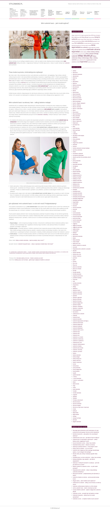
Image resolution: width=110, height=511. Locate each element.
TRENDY (24, 252)
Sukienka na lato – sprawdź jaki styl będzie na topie (86, 493)
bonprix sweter (81, 39)
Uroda (74, 409)
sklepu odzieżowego (83, 58)
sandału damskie (77, 283)
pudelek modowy (77, 277)
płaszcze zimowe (77, 268)
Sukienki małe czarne (78, 330)
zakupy (74, 416)
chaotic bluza (89, 39)
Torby (74, 387)
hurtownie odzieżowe (78, 155)
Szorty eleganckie (77, 369)
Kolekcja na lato (77, 178)
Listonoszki (75, 231)
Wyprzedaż (75, 412)
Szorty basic (76, 366)
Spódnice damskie (77, 292)
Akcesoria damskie (77, 74)
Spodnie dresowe (77, 301)
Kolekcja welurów (77, 180)
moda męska (76, 241)
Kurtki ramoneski (77, 220)
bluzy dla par (85, 37)
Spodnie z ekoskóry (77, 306)
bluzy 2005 (79, 37)
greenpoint (95, 41)
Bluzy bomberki (77, 114)
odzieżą (97, 52)
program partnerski (78, 276)
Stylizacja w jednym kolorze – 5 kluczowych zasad (85, 446)
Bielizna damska (77, 85)
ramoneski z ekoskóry (42, 114)
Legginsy (75, 223)
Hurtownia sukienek (78, 153)
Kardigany (75, 166)
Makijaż (75, 232)
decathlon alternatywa (78, 135)
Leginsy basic (76, 229)
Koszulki (75, 209)
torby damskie (76, 389)
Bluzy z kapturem (77, 121)
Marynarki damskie (77, 236)
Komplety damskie (77, 193)
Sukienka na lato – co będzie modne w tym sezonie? (86, 498)
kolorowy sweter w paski (86, 45)
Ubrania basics (76, 402)
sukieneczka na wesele (78, 313)
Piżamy (74, 261)
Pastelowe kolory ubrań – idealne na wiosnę (84, 444)
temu (10, 80)
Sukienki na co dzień (78, 337)
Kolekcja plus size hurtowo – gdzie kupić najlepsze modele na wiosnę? (32, 260)
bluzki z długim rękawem (79, 103)
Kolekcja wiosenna (77, 182)
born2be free (76, 124)
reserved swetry (81, 53)
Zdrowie (75, 420)
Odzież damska (76, 252)
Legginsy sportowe (77, 227)
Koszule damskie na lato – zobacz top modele (84, 443)
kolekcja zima (76, 184)
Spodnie (75, 295)
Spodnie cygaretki (77, 297)
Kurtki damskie (76, 213)
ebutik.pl (89, 41)
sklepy (74, 286)
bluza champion (96, 35)
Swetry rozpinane (77, 362)
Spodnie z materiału (78, 308)
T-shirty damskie (77, 378)
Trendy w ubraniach (78, 400)
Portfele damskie (77, 274)
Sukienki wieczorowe (78, 348)
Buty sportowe (76, 130)
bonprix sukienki (35, 252)
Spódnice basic (76, 290)
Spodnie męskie (77, 304)
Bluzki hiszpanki (77, 96)
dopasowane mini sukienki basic (47, 252)
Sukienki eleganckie (78, 324)
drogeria (75, 141)
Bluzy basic (75, 112)
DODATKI (75, 137)
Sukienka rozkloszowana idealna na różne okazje (85, 486)
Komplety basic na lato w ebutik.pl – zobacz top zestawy (87, 457)
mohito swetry (83, 51)
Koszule (75, 205)
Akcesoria (75, 72)
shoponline (75, 285)
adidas (74, 70)
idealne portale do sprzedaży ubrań (82, 157)
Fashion (75, 146)
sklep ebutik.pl (52, 253)
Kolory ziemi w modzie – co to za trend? (82, 448)
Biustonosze (76, 87)
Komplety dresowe (77, 195)
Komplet (75, 189)
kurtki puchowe (77, 218)
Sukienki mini (20, 252)
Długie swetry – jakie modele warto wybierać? (84, 480)
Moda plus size (76, 243)
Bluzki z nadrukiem (77, 108)
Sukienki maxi (76, 331)
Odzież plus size (77, 254)
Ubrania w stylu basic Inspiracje (81, 407)
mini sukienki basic (43, 86)
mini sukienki (47, 109)
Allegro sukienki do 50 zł (76, 35)
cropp (74, 132)
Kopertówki (75, 202)
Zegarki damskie (77, 421)
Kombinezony (76, 186)
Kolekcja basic (76, 173)
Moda (74, 238)
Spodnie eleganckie (78, 303)
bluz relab (74, 37)
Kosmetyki (75, 204)
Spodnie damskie (77, 299)
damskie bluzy (78, 41)
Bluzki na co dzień (77, 99)
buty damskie (76, 128)
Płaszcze (75, 265)
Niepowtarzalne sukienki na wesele (81, 249)
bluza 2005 (91, 35)
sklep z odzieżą (93, 58)
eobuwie (75, 144)
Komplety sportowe (77, 200)
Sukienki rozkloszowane (79, 344)
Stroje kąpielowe (77, 310)
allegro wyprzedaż (84, 35)
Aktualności (76, 76)
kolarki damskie (77, 171)
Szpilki (74, 373)
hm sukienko (57, 252)
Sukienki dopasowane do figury (80, 321)
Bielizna (75, 83)
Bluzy (74, 110)
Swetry (74, 353)
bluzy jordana (91, 37)
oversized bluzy (75, 53)
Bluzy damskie (76, 115)
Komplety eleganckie (78, 198)
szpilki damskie (76, 375)
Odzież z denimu (77, 256)
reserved (75, 279)
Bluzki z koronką (77, 106)
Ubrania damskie (77, 403)
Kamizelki (75, 162)
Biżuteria (75, 88)
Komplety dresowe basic (79, 196)
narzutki (75, 247)
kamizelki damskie (77, 164)
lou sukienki (63, 252)
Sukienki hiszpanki (77, 326)
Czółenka (75, 133)
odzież (88, 52)
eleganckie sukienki (78, 142)
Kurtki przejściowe (77, 216)
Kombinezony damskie (78, 187)
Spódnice (75, 288)
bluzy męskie (76, 117)
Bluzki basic (76, 92)
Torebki (75, 391)
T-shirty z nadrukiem (78, 380)
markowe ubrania (82, 49)
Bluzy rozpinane (77, 119)
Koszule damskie (77, 207)
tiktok (74, 382)
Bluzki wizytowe (77, 101)
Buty (74, 126)
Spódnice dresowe (77, 294)
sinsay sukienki (45, 253)
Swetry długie (76, 357)
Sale (74, 281)
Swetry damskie (77, 355)
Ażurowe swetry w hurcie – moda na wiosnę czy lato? (30, 258)
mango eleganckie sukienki (93, 47)
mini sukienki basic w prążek (29, 253)
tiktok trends (76, 384)
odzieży (93, 52)
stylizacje (23, 82)
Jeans (74, 159)
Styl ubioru (75, 312)
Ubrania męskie (77, 405)
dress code (84, 41)
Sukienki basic (14, 252)
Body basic (75, 123)
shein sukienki (39, 253)
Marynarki (75, 234)
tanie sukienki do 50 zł (81, 59)
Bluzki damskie (76, 94)
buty (85, 39)
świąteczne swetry (91, 61)
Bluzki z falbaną (77, 105)
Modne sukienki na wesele (79, 245)
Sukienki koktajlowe (78, 328)
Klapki (74, 168)
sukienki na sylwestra (78, 340)
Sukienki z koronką (77, 349)
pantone (75, 258)
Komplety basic (76, 191)
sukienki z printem (77, 351)
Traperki (75, 394)
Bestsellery (75, 81)
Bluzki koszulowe (77, 97)
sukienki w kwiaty (77, 346)
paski (74, 259)
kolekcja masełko (77, 177)
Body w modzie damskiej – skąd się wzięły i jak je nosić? (30, 240)
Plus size (75, 263)
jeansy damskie (77, 160)
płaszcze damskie (77, 267)
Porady (74, 270)
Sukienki (75, 315)
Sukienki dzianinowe (78, 322)
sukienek (67, 63)
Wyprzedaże (76, 414)
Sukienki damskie (77, 319)
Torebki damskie (77, 393)
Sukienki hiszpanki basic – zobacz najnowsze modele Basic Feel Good (35, 244)
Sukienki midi (76, 333)
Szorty (74, 364)
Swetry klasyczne (77, 358)
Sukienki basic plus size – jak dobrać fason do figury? (86, 437)
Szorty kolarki (76, 371)
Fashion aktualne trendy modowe (81, 148)
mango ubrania (75, 49)
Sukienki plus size (77, 342)
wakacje (75, 411)
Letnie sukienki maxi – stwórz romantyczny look (84, 488)
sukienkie (74, 60)
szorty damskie (76, 367)
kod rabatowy (76, 169)
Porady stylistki (76, 272)
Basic (74, 79)
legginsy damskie (77, 225)
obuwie (74, 250)
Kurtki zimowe (76, 222)
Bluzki (74, 90)
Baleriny (75, 78)
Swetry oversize (77, 360)
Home (74, 151)
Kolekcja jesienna (77, 175)
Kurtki (74, 211)
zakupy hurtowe (77, 418)
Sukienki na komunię (78, 339)
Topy (74, 385)
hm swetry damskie (87, 43)
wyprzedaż (83, 62)
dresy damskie (76, 139)
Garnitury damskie (77, 150)
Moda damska (76, 240)
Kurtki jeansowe (77, 214)
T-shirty (75, 376)
